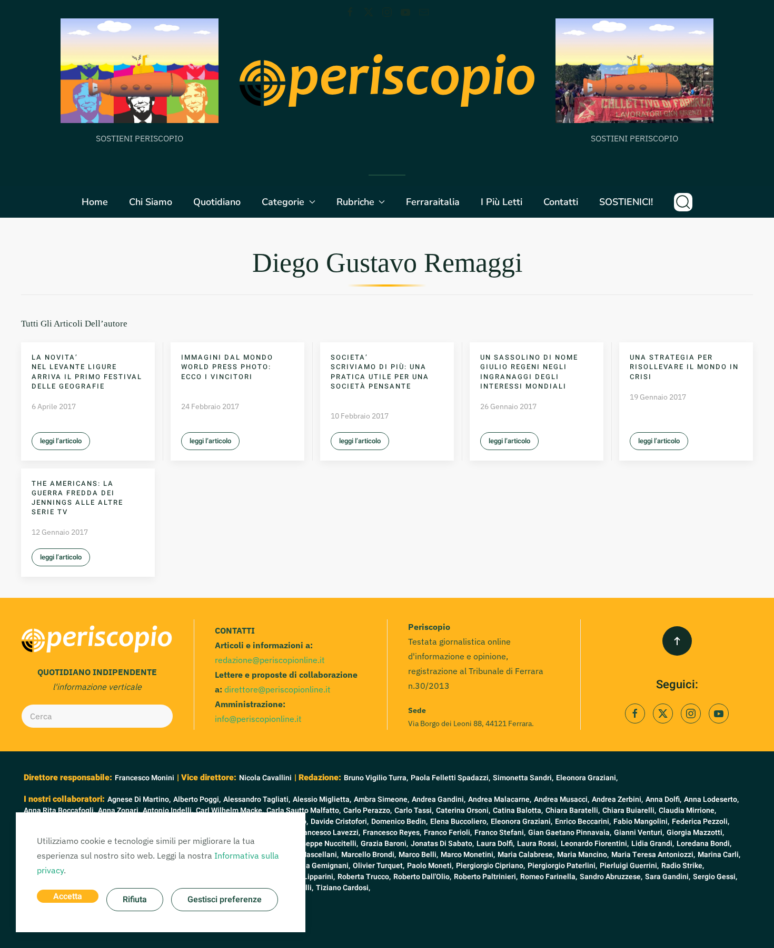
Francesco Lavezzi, (328, 832)
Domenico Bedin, (399, 821)
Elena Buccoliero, (459, 821)
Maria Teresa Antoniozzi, (653, 854)
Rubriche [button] (355, 202)
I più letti (501, 202)
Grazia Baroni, (384, 843)
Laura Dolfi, (495, 843)
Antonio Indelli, (168, 810)
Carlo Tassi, (413, 810)
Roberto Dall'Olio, (422, 876)
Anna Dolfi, (663, 799)
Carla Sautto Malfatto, (303, 810)
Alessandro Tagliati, (256, 799)
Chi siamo (150, 202)
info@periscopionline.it (258, 718)
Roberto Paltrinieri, (486, 876)
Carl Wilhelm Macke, (230, 810)
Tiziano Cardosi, (343, 887)
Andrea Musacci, (561, 799)
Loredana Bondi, (704, 843)
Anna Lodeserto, (711, 799)
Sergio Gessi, (715, 876)
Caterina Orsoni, (463, 810)
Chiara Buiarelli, (629, 810)
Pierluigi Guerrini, (629, 865)
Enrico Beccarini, (583, 821)
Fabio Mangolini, (641, 821)
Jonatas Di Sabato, (442, 843)
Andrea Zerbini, (617, 799)
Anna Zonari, (119, 810)
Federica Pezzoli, (700, 821)
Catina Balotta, (518, 810)
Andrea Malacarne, (499, 799)
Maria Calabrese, (526, 854)
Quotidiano (217, 202)
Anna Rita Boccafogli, (59, 810)
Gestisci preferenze (224, 899)
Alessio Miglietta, (322, 799)
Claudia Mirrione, (687, 810)
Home (95, 202)
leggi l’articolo (61, 441)
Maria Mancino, (583, 854)
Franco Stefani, (499, 832)
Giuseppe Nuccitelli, (324, 843)
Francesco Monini (144, 777)
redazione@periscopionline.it (270, 660)
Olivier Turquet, (378, 865)
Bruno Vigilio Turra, (376, 777)
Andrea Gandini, (438, 799)
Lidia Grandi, (652, 843)
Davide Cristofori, (340, 821)
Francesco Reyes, (392, 832)
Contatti (560, 202)
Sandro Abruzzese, (611, 876)
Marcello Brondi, (368, 854)
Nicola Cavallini (265, 777)
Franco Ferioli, (448, 832)
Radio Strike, (682, 865)
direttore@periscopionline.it (277, 689)
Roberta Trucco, (364, 876)
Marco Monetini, (468, 854)
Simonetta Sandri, (523, 777)
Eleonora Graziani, (587, 777)
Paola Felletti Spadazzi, (450, 777)
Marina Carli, (719, 854)
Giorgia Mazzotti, (695, 832)
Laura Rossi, (537, 843)
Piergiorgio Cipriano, (490, 865)
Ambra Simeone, (381, 799)
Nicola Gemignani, (319, 865)
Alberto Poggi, (197, 799)
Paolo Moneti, (430, 865)
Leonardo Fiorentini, (595, 843)
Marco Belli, (418, 854)
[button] (683, 202)
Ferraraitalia (433, 202)
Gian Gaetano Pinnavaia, (569, 832)
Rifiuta (135, 899)
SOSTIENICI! (626, 202)
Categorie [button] (283, 202)
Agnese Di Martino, (139, 799)
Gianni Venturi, (639, 832)
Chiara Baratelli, (572, 810)
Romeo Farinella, (548, 876)
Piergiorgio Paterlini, (562, 865)
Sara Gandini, (667, 876)
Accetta (67, 896)
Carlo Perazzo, (367, 810)
